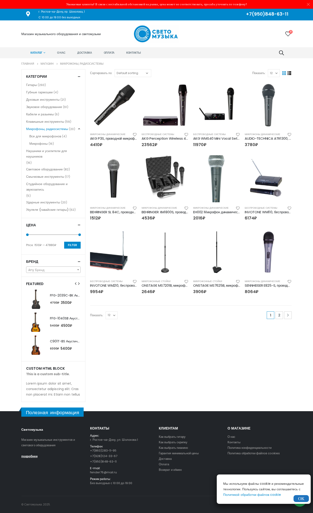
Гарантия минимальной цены (179, 453)
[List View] (289, 73)
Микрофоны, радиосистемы (47, 129)
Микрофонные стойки (156, 281)
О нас (61, 53)
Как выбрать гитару (172, 437)
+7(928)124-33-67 (103, 456)
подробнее (29, 456)
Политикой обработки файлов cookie (252, 494)
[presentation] (76, 283)
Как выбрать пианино (173, 448)
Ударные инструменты (43, 202)
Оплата (109, 53)
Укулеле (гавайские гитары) (47, 209)
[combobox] (53, 269)
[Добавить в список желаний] (134, 134)
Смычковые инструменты (45, 176)
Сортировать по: (101, 73)
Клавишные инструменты (45, 121)
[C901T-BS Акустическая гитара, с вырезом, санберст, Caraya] (35, 345)
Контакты (133, 53)
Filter (72, 245)
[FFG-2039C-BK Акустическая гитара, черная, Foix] (35, 299)
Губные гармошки (39, 92)
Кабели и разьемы (40, 114)
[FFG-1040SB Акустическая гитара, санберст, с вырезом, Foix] (35, 322)
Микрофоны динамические (108, 134)
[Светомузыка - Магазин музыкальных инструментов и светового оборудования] (156, 34)
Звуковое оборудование (44, 107)
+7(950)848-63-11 (103, 461)
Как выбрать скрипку (173, 442)
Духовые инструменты (43, 99)
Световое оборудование (44, 169)
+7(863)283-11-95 (103, 450)
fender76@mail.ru (103, 472)
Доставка (84, 53)
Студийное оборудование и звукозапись (47, 187)
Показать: (259, 73)
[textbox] (53, 270)
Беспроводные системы (158, 134)
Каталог (36, 53)
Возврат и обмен (170, 470)
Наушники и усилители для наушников (46, 154)
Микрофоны (38, 143)
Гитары (31, 85)
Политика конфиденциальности (250, 448)
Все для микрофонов (45, 136)
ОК (301, 498)
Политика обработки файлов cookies (254, 453)
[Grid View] (284, 73)
